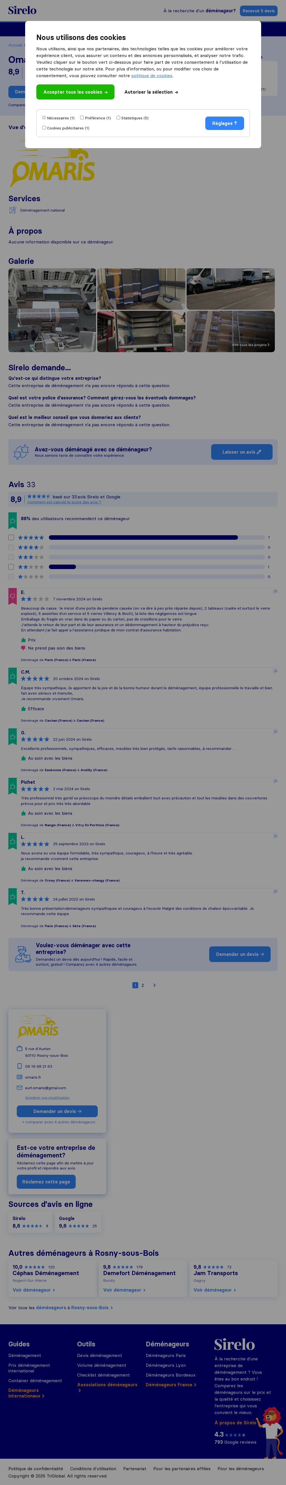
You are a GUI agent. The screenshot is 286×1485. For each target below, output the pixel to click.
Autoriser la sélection (148, 92)
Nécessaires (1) (61, 117)
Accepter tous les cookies (72, 92)
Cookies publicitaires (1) (68, 128)
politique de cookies (151, 75)
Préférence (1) (98, 117)
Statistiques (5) (135, 117)
